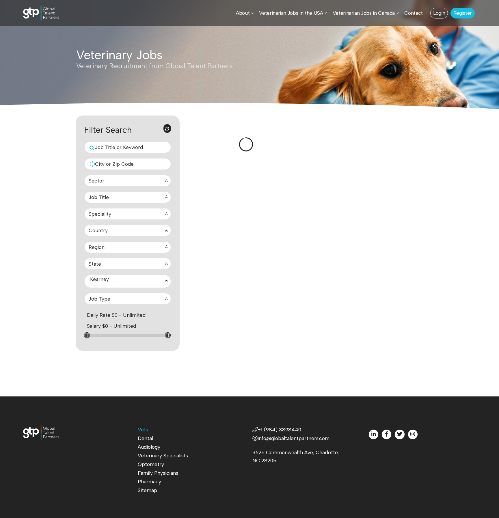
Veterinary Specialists (163, 455)
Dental (145, 438)
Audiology (149, 447)
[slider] (87, 335)
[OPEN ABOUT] (252, 13)
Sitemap (147, 490)
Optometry (151, 464)
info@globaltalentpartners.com (293, 438)
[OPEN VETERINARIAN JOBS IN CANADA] (397, 13)
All (167, 180)
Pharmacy (149, 481)
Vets (143, 429)
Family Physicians (158, 473)
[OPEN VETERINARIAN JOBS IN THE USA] (325, 13)
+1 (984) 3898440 (279, 429)
